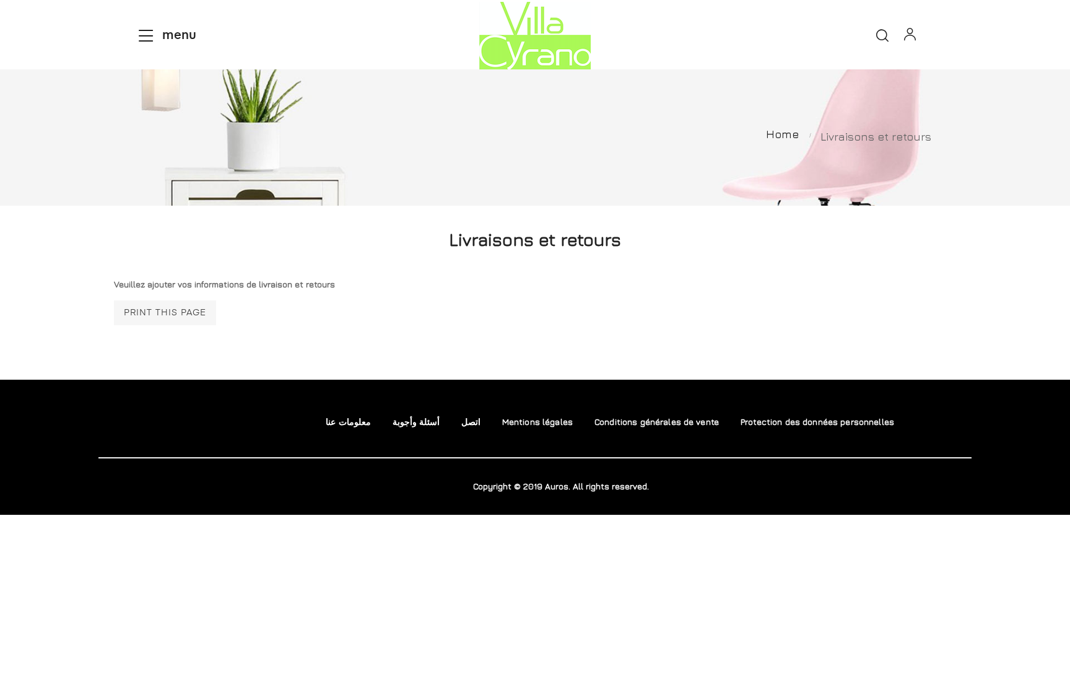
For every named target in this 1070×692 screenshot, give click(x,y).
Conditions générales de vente (656, 421)
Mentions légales (537, 421)
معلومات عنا (348, 421)
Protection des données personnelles (817, 421)
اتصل (471, 421)
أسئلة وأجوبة (416, 421)
